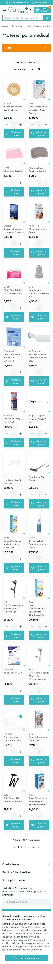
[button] (26, 48)
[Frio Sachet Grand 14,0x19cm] (14, 462)
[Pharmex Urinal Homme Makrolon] (14, 719)
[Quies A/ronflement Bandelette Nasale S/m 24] (39, 89)
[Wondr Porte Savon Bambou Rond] (14, 89)
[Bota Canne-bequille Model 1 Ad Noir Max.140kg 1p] (14, 588)
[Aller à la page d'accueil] (18, 10)
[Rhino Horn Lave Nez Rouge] (39, 211)
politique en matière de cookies (25, 949)
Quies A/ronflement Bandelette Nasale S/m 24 (38, 109)
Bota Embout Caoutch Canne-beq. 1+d (39, 293)
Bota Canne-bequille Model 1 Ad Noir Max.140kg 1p (14, 608)
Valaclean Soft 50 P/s (14, 672)
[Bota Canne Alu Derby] (39, 462)
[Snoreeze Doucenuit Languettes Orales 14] (14, 211)
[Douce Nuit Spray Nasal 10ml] (14, 401)
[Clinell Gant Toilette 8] (14, 153)
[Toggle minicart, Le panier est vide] (37, 10)
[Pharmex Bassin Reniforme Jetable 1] (39, 153)
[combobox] (22, 18)
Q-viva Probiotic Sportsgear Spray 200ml (37, 544)
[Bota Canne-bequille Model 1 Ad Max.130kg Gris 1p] (39, 655)
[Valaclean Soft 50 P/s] (14, 655)
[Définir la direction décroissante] (38, 69)
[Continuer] (38, 846)
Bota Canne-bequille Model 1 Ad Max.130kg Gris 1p (39, 676)
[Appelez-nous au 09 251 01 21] (30, 10)
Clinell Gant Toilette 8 (14, 170)
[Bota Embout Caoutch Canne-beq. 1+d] (39, 272)
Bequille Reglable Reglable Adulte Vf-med (38, 418)
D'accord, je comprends (26, 957)
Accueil (5, 25)
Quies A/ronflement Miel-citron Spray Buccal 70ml (13, 544)
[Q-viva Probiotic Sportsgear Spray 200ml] (39, 523)
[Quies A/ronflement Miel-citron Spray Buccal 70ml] (14, 523)
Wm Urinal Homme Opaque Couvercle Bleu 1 (38, 357)
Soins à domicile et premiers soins (28, 25)
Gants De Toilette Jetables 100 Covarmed (12, 357)
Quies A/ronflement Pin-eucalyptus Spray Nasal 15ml (38, 801)
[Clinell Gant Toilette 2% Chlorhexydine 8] (14, 272)
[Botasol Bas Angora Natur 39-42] (39, 719)
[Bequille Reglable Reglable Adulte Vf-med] (39, 401)
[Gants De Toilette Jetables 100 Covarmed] (14, 337)
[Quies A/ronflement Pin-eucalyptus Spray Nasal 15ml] (39, 780)
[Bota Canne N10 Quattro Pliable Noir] (14, 780)
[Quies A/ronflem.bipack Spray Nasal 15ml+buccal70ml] (39, 588)
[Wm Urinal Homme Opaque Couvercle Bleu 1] (39, 337)
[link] (15, 846)
